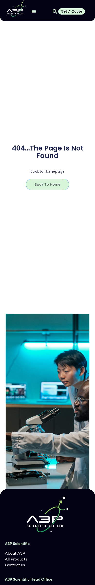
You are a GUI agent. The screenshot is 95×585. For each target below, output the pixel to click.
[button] (34, 11)
